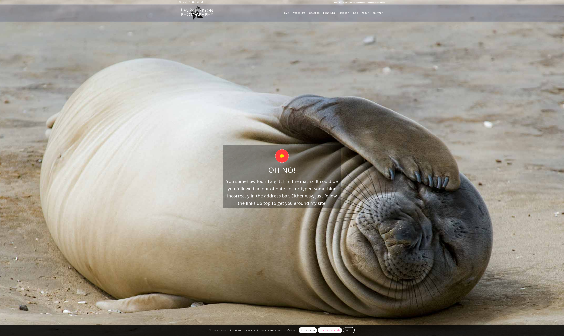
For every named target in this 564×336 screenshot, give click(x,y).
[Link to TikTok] (202, 2)
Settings (348, 330)
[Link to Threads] (197, 2)
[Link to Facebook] (189, 2)
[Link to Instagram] (180, 2)
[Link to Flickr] (184, 2)
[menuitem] (286, 13)
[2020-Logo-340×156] (197, 13)
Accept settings (308, 330)
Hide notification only (330, 330)
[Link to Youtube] (193, 2)
